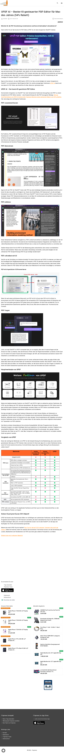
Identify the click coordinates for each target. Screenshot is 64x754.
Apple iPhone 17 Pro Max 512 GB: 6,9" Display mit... (18, 649)
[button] (3, 750)
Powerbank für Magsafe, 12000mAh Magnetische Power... (49, 619)
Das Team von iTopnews (9, 723)
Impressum (7, 595)
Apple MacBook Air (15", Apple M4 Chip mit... (50, 653)
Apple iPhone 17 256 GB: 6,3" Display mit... (18, 611)
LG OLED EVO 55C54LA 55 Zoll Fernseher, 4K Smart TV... (48, 670)
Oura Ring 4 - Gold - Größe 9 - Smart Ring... (50, 628)
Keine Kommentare (58, 18)
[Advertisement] (45, 590)
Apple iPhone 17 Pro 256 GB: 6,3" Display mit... (17, 639)
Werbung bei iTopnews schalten (11, 720)
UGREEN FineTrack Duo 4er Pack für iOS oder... (50, 610)
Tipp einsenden (8, 585)
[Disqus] (32, 556)
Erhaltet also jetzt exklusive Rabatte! (12, 535)
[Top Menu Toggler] (61, 3)
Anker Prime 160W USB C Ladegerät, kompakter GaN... (50, 636)
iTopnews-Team (8, 586)
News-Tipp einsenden (8, 719)
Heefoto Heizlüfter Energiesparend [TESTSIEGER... (50, 645)
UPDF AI (52, 83)
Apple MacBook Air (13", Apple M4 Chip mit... (50, 662)
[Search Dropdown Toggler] (57, 3)
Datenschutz (7, 597)
